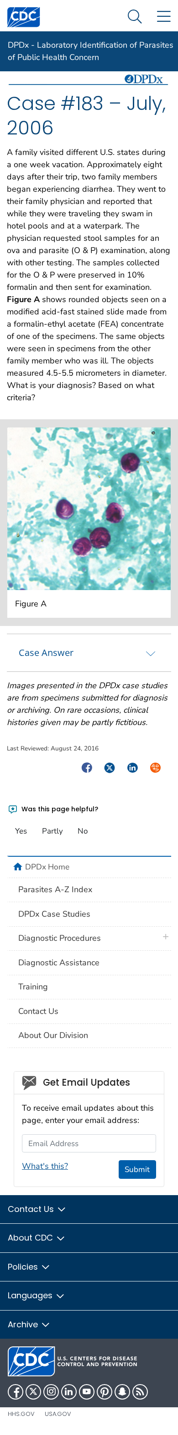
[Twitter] (33, 1392)
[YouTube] (86, 1392)
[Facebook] (15, 1392)
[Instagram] (51, 1392)
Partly (52, 831)
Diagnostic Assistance (58, 962)
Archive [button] (24, 1324)
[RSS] (140, 1392)
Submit (137, 1169)
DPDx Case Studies (54, 914)
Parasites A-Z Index (55, 889)
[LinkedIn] (69, 1392)
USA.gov (58, 1414)
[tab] (89, 653)
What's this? (45, 1166)
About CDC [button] (31, 1237)
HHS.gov (21, 1414)
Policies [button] (24, 1266)
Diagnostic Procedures (59, 938)
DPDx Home (47, 866)
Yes (21, 831)
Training (33, 986)
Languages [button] (31, 1295)
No (83, 831)
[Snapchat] (122, 1392)
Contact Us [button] (32, 1209)
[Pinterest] (104, 1392)
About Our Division (53, 1035)
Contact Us (38, 1011)
